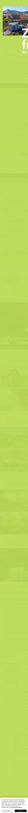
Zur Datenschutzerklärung (16, 807)
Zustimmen (20, 811)
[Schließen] (26, 799)
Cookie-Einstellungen (7, 811)
